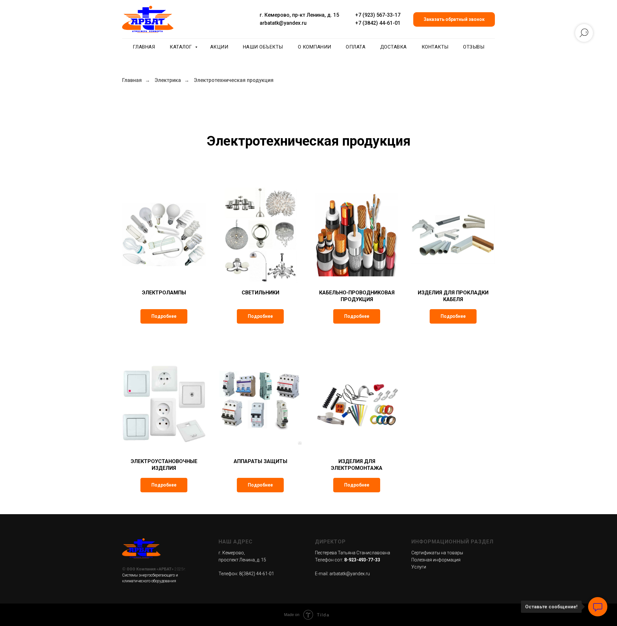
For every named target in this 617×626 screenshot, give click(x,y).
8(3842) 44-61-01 (256, 573)
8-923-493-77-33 (362, 559)
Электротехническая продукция (233, 80)
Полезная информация (436, 559)
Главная (144, 47)
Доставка (393, 47)
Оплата (355, 47)
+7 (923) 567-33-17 (377, 15)
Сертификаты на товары (437, 552)
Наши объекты (263, 47)
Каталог (181, 47)
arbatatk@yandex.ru (283, 23)
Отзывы (473, 47)
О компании (314, 47)
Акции (219, 47)
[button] (454, 19)
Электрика (168, 80)
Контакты (435, 47)
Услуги (418, 566)
